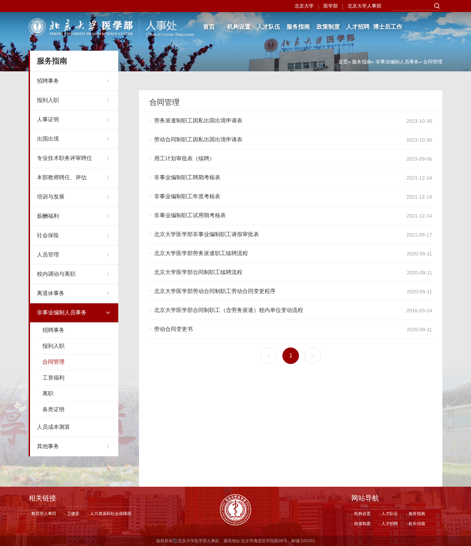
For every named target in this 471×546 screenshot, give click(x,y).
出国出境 (48, 139)
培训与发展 (50, 197)
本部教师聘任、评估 (62, 177)
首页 (209, 26)
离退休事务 (50, 293)
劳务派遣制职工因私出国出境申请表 (198, 120)
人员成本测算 (53, 427)
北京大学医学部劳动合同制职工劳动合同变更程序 (214, 291)
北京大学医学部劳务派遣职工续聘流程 (201, 253)
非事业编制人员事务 (397, 61)
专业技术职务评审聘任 (64, 158)
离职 (47, 393)
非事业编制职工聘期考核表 (187, 177)
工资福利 (53, 378)
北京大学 (304, 6)
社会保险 (48, 235)
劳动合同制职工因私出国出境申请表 (198, 139)
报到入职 (48, 100)
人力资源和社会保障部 (110, 513)
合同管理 (53, 362)
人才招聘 (358, 26)
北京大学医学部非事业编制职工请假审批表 (206, 234)
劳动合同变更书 (173, 329)
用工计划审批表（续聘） (184, 158)
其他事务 (48, 446)
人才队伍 (268, 26)
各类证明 (53, 409)
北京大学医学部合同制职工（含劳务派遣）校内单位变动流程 (228, 310)
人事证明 (48, 119)
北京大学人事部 (364, 6)
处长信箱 (417, 523)
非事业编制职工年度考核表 (187, 196)
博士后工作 (387, 26)
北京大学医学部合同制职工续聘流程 (198, 272)
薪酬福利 (48, 216)
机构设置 (239, 26)
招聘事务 (48, 81)
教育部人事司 (43, 513)
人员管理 (48, 254)
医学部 (330, 6)
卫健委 (73, 513)
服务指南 (298, 26)
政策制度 (328, 26)
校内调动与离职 (56, 274)
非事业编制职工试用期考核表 (190, 215)
